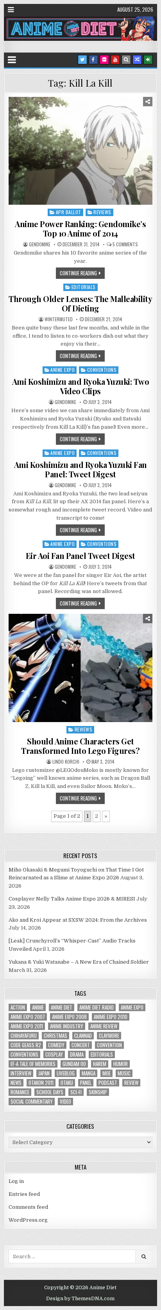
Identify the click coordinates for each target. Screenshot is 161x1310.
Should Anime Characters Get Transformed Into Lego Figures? (80, 746)
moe (106, 1073)
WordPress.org (28, 1220)
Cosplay (54, 1054)
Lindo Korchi (65, 761)
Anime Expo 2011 (27, 1026)
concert (81, 1045)
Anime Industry (66, 1026)
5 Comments (125, 244)
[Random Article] (137, 59)
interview (21, 1073)
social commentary (32, 1101)
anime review (103, 1026)
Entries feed (24, 1194)
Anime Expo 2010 (110, 1017)
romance (20, 1092)
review (131, 1082)
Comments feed (28, 1207)
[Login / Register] (148, 59)
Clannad (83, 1035)
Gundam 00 (74, 1064)
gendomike (39, 244)
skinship (98, 1092)
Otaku (67, 1082)
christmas (55, 1035)
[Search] (126, 59)
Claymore (109, 1035)
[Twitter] (82, 59)
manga (88, 1073)
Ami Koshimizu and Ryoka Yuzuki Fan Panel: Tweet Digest (80, 469)
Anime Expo (62, 369)
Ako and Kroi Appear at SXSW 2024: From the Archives (78, 920)
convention (109, 1045)
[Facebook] (93, 59)
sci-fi (76, 1092)
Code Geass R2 (26, 1045)
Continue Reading (78, 273)
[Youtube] (115, 59)
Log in (16, 1181)
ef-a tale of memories (33, 1064)
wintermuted (59, 319)
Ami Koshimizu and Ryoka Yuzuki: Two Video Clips (80, 386)
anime (38, 1007)
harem (99, 1064)
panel (85, 1082)
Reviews (102, 212)
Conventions (102, 369)
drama (77, 1054)
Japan (44, 1073)
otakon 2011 (41, 1082)
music (124, 1073)
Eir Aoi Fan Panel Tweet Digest (80, 555)
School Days (49, 1092)
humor (120, 1064)
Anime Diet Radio (96, 1007)
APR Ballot (68, 212)
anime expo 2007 (28, 1017)
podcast (107, 1082)
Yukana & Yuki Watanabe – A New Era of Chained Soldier (79, 962)
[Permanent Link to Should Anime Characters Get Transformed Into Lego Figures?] (80, 668)
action (18, 1007)
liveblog (66, 1073)
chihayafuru (24, 1035)
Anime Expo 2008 (69, 1017)
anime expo (132, 1007)
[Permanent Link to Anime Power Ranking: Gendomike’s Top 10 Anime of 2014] (80, 151)
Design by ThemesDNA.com (80, 1298)
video (65, 1101)
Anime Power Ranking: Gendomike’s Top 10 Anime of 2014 (80, 228)
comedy (56, 1045)
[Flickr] (104, 59)
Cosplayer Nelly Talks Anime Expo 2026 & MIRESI (72, 899)
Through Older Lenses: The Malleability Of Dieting (80, 303)
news (16, 1082)
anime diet (61, 1007)
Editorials (84, 287)
